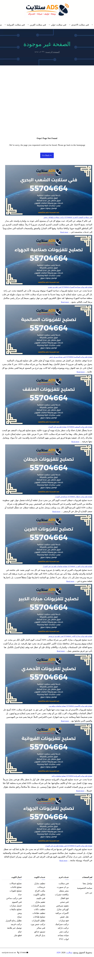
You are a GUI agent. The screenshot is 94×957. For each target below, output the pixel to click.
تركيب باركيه (63, 928)
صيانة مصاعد (63, 935)
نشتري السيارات (38, 906)
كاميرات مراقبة (62, 913)
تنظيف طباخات (38, 913)
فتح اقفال (64, 898)
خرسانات (41, 887)
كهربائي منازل (63, 909)
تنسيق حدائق (39, 932)
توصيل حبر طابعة (14, 928)
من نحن (88, 892)
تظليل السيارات (38, 920)
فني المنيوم (17, 902)
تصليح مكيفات (16, 909)
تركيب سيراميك (62, 924)
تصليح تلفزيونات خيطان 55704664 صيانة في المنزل (73, 497)
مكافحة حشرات (62, 894)
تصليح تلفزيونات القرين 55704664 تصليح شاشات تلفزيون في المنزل (67, 566)
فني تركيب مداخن (14, 898)
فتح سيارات (64, 920)
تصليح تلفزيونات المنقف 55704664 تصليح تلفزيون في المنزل (70, 427)
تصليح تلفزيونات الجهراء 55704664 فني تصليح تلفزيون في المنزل (68, 846)
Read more (64, 232)
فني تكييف (40, 898)
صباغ (20, 917)
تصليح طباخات (39, 917)
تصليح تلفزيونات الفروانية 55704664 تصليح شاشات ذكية (72, 776)
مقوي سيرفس (62, 906)
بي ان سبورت (63, 887)
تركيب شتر (64, 932)
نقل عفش (64, 917)
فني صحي (64, 902)
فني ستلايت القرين (38, 25)
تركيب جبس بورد (38, 924)
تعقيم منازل (40, 902)
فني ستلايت (64, 883)
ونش (19, 913)
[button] (93, 25)
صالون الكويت (39, 894)
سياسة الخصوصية (84, 888)
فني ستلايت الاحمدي (80, 25)
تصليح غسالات (16, 883)
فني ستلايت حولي (58, 25)
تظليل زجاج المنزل (14, 920)
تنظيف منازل (39, 883)
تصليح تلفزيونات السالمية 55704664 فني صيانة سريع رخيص (70, 357)
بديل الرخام (40, 935)
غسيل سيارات (16, 906)
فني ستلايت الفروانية (16, 25)
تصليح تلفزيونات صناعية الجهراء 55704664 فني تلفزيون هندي (70, 287)
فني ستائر (41, 928)
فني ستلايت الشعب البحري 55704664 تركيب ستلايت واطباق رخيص (67, 217)
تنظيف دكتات (39, 909)
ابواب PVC (64, 939)
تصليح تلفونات (16, 891)
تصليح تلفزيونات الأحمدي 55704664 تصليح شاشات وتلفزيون (70, 706)
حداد (20, 894)
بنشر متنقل (64, 891)
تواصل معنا (87, 883)
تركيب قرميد (16, 924)
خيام (20, 932)
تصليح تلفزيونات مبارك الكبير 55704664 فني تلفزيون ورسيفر (70, 636)
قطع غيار (18, 935)
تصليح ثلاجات (16, 887)
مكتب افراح (40, 891)
